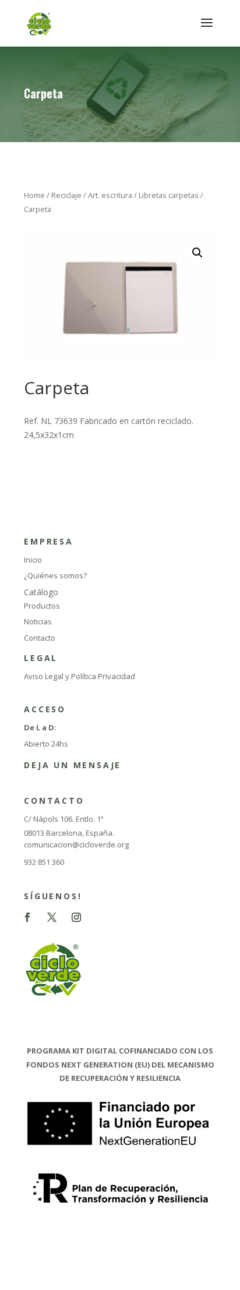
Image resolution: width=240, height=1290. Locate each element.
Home (34, 195)
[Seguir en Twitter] (52, 917)
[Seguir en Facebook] (27, 917)
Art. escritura (110, 195)
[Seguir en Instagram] (76, 917)
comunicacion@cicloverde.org (76, 844)
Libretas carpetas (169, 195)
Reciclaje (66, 195)
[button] (197, 252)
